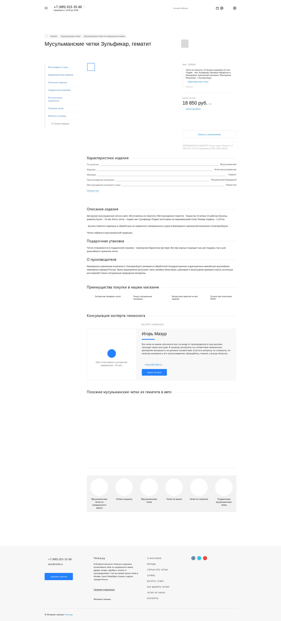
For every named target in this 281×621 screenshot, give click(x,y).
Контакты (152, 598)
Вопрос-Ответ (155, 581)
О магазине (154, 558)
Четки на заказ (156, 592)
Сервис (151, 575)
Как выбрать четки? (158, 586)
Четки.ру (69, 614)
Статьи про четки (157, 569)
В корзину (124, 459)
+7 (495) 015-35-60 (68, 6)
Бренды (151, 564)
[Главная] (46, 36)
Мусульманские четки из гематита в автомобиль (111, 440)
